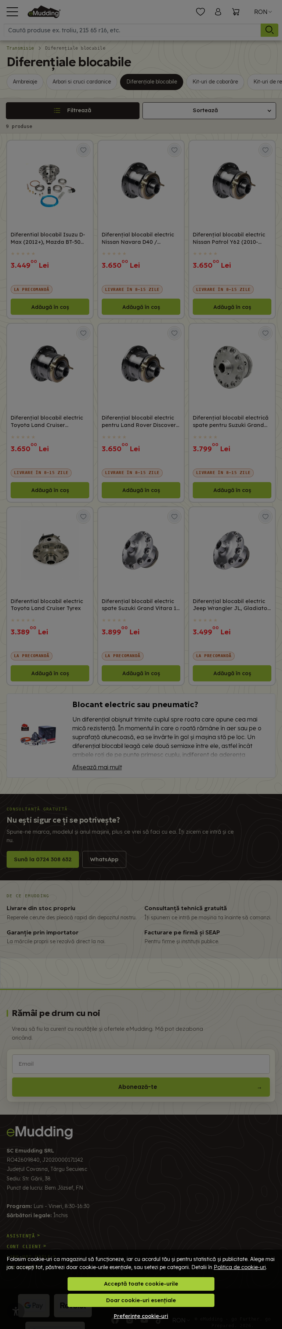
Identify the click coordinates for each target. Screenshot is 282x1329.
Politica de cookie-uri (240, 1267)
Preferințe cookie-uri (141, 1316)
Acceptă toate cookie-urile (141, 1283)
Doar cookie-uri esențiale (141, 1300)
